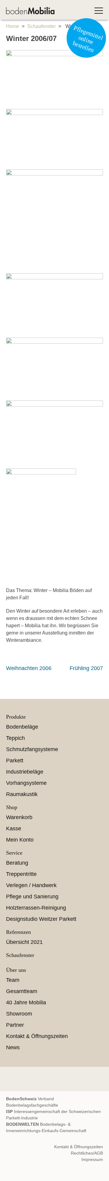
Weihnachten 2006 (28, 668)
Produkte (16, 717)
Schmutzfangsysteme (32, 749)
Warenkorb (19, 817)
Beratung (17, 863)
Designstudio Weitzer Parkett (41, 919)
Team (12, 980)
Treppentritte (21, 874)
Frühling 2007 (86, 668)
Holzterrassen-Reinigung (36, 908)
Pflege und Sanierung (32, 896)
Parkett (14, 760)
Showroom (19, 1014)
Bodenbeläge (22, 727)
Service (14, 853)
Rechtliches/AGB (87, 1153)
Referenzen (18, 932)
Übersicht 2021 (24, 942)
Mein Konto (20, 840)
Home (12, 26)
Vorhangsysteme (26, 783)
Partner (15, 1025)
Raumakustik (22, 794)
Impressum (92, 1159)
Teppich (15, 738)
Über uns (16, 970)
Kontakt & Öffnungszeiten (37, 1036)
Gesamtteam (21, 991)
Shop (11, 807)
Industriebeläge (24, 772)
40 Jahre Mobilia (26, 1002)
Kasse (13, 828)
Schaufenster (41, 26)
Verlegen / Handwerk (31, 885)
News (13, 1047)
